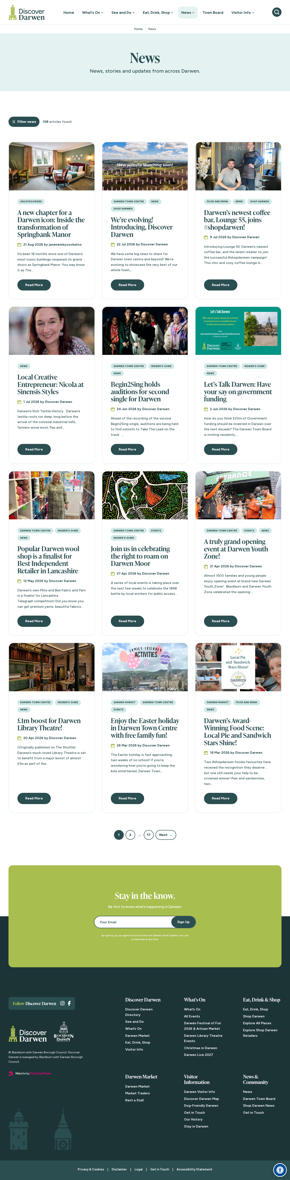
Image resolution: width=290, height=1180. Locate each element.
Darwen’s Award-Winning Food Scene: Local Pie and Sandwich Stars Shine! (237, 731)
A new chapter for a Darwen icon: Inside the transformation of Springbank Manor (51, 223)
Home (68, 12)
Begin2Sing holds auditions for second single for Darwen (140, 391)
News (186, 12)
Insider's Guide (161, 366)
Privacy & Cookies (91, 1169)
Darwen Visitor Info (199, 1092)
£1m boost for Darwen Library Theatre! (49, 724)
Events (156, 530)
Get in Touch (194, 1113)
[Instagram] (62, 1003)
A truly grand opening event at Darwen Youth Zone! (236, 549)
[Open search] (277, 12)
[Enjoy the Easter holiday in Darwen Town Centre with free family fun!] (145, 667)
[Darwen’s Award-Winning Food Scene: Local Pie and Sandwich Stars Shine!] (238, 667)
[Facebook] (69, 1003)
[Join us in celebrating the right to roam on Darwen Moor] (145, 495)
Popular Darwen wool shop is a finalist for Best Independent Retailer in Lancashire (48, 559)
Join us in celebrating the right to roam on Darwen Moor (140, 556)
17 (149, 835)
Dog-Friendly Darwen (201, 1106)
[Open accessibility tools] (280, 1170)
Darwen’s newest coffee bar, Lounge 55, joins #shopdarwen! (237, 220)
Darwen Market (124, 702)
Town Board (213, 12)
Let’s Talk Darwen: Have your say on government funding (238, 391)
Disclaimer (119, 1169)
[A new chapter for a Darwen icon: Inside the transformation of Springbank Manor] (51, 166)
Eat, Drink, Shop (156, 12)
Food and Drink (217, 201)
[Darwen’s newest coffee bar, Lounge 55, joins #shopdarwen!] (238, 166)
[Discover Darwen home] (26, 12)
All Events (192, 1016)
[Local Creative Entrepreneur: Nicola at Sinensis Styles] (51, 331)
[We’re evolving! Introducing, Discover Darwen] (145, 166)
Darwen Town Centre (129, 201)
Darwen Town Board (259, 1099)
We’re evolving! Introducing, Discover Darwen (142, 227)
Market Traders (137, 1093)
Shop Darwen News (259, 1106)
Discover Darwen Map (201, 1099)
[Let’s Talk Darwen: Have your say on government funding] (238, 331)
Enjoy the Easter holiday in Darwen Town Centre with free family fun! (145, 728)
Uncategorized (31, 201)
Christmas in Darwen (200, 1048)
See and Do (121, 12)
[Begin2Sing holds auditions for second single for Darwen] (145, 331)
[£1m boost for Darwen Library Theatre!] (51, 667)
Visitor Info (241, 12)
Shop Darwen (123, 208)
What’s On (91, 12)
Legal (139, 1169)
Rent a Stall (134, 1100)
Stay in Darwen (196, 1126)
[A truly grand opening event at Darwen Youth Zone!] (238, 495)
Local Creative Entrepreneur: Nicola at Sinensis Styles (50, 384)
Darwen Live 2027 (198, 1055)
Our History (193, 1119)
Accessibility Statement (194, 1169)
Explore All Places (257, 1023)
